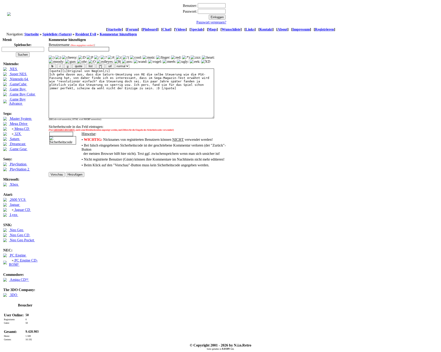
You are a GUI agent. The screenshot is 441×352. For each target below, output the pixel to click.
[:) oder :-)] (51, 57)
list (90, 66)
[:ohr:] (82, 62)
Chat (166, 29)
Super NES (18, 74)
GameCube (18, 84)
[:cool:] (136, 57)
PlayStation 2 (19, 169)
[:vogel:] (155, 62)
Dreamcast (17, 144)
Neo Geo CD (19, 235)
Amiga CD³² (19, 280)
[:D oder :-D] (82, 57)
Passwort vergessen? (211, 22)
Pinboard (150, 29)
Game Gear (18, 149)
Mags (212, 29)
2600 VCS (17, 200)
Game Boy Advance (17, 101)
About (282, 29)
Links (250, 29)
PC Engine (18, 255)
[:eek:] (195, 62)
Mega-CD (22, 129)
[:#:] (111, 57)
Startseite (114, 29)
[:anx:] (127, 62)
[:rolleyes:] (105, 62)
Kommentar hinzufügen (118, 34)
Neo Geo (16, 230)
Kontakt (266, 29)
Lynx (13, 215)
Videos (180, 29)
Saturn (14, 139)
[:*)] (186, 57)
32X (18, 134)
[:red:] (176, 57)
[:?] (104, 57)
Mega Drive (18, 124)
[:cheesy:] (69, 57)
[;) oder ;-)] (58, 57)
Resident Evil (85, 34)
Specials (197, 29)
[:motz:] (149, 57)
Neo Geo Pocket (22, 240)
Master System (20, 119)
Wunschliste (231, 29)
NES (13, 69)
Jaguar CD (22, 210)
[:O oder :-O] (92, 62)
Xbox (14, 184)
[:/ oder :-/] (97, 57)
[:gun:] (70, 62)
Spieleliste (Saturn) (57, 34)
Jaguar (14, 205)
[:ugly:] (183, 62)
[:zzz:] (196, 57)
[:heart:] (208, 57)
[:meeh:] (169, 62)
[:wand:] (140, 62)
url (110, 66)
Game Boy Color (22, 94)
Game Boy (18, 89)
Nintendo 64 (19, 79)
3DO (13, 295)
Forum (132, 29)
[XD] (205, 62)
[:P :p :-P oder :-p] (90, 57)
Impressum (301, 29)
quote (78, 66)
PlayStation (18, 164)
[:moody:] (56, 62)
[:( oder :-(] (119, 57)
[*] (100, 66)
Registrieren (324, 29)
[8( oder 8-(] (117, 62)
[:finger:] (163, 57)
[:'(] (126, 57)
